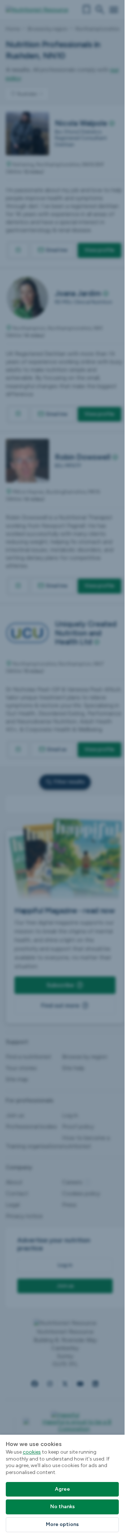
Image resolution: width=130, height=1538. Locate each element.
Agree (62, 1489)
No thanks (62, 1506)
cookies (32, 1452)
